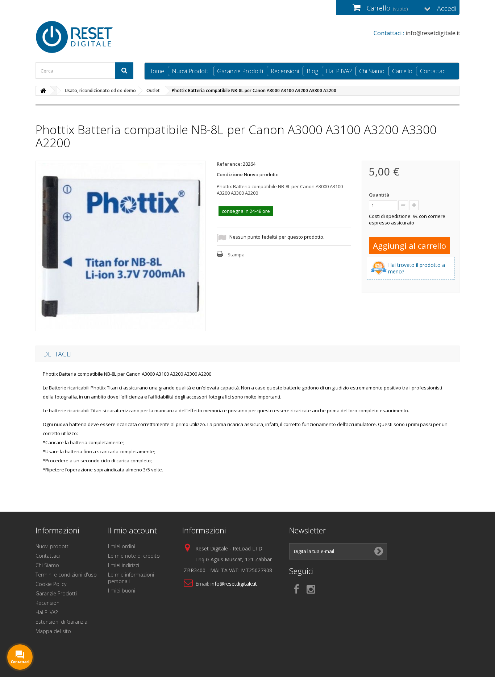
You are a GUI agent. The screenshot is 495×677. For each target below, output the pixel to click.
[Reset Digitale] (103, 37)
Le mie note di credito (134, 555)
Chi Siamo (371, 71)
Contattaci (433, 71)
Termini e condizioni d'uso (66, 574)
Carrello (402, 71)
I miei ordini (121, 546)
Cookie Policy (51, 584)
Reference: (229, 164)
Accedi (446, 8)
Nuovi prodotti (53, 546)
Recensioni (285, 71)
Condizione (230, 174)
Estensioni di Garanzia (61, 621)
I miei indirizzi (123, 565)
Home (156, 71)
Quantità (379, 194)
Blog (312, 71)
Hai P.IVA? (339, 71)
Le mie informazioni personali (131, 578)
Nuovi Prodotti (190, 71)
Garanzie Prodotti (240, 71)
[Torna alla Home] (43, 90)
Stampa (236, 254)
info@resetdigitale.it (234, 583)
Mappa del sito (53, 631)
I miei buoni (121, 590)
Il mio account (132, 530)
